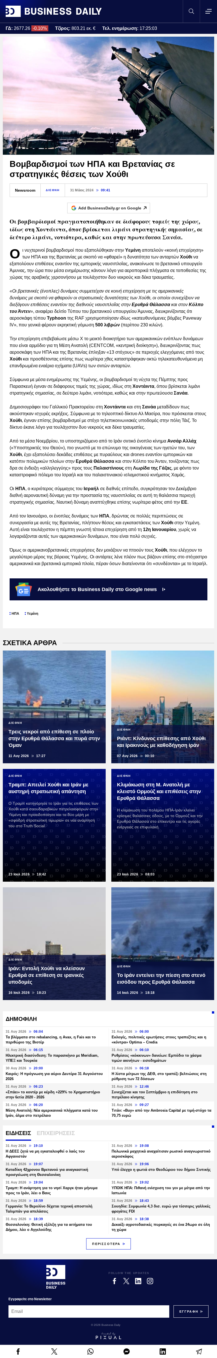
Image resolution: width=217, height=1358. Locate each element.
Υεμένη (32, 614)
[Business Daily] (54, 11)
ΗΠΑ (15, 614)
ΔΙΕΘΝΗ (53, 190)
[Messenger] (126, 1351)
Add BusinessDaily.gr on (109, 208)
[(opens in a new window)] (18, 1351)
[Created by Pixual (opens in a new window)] (108, 1335)
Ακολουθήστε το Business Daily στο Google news (97, 589)
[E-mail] (199, 1351)
